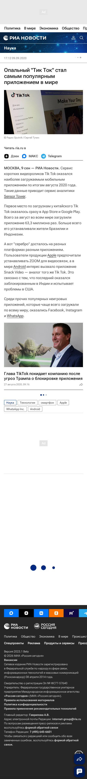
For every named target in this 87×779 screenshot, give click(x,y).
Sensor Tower (14, 196)
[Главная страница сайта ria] (24, 38)
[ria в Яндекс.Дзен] (26, 613)
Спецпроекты (14, 643)
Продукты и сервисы (59, 643)
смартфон (47, 402)
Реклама (34, 643)
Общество (28, 636)
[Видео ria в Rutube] (71, 613)
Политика (10, 636)
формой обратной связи (41, 727)
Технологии (27, 402)
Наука (10, 402)
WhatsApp (15, 316)
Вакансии (10, 660)
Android (19, 266)
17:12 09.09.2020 (15, 58)
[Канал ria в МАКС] (11, 613)
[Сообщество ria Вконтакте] (41, 613)
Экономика (46, 636)
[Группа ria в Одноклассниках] (56, 613)
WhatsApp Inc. (15, 409)
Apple (51, 255)
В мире (63, 636)
